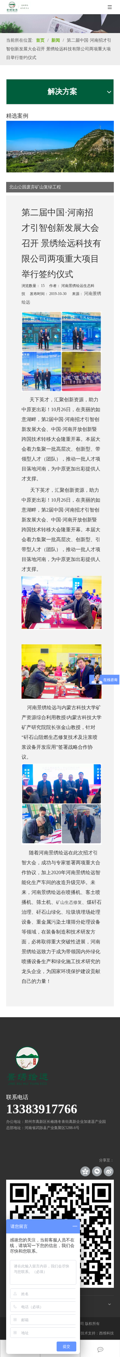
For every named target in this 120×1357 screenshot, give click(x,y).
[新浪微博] (109, 1171)
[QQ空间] (85, 1171)
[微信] (97, 1171)
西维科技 (106, 1333)
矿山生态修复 (69, 902)
